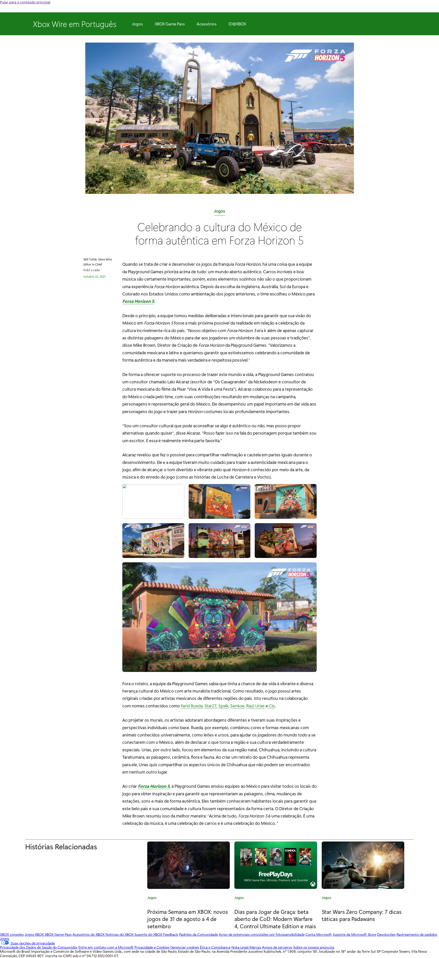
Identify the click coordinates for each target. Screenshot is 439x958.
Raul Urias (255, 706)
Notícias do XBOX (119, 934)
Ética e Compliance (215, 947)
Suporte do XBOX (148, 934)
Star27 (210, 706)
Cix (271, 706)
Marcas (255, 947)
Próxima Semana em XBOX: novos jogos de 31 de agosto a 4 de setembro (187, 918)
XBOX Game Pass (170, 24)
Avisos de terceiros (277, 947)
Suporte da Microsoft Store (354, 934)
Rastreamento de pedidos (416, 934)
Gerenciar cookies (184, 947)
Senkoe (237, 706)
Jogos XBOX (35, 934)
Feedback (170, 934)
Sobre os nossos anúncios (313, 947)
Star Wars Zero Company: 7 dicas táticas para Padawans (362, 915)
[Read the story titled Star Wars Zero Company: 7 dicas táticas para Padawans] (363, 865)
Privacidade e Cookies (151, 947)
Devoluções (386, 934)
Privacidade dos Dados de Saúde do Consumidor (39, 947)
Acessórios (207, 24)
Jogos (137, 24)
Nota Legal (240, 947)
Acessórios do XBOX (88, 934)
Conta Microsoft (318, 934)
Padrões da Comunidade (198, 934)
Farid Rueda (192, 706)
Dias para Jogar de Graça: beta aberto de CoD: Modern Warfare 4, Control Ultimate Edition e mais (275, 918)
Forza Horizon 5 (138, 301)
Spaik (223, 706)
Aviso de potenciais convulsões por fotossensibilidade (262, 934)
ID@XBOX (237, 24)
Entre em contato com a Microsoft (106, 947)
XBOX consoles (12, 934)
